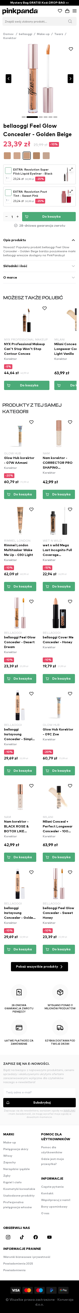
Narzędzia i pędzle (16, 1169)
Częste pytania (52, 1186)
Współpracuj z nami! (55, 1200)
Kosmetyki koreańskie (19, 1189)
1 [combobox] (6, 178)
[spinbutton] (12, 216)
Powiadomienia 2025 (18, 1263)
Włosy (7, 1156)
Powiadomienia (14, 1270)
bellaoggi (25, 34)
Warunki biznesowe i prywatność (26, 1257)
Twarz (58, 34)
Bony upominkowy (54, 1206)
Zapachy (9, 1162)
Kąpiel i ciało (12, 1182)
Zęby (7, 1175)
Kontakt (47, 1193)
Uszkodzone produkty (19, 1195)
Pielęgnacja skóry (15, 1149)
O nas (45, 1213)
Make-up (43, 34)
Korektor (9, 38)
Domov (10, 34)
